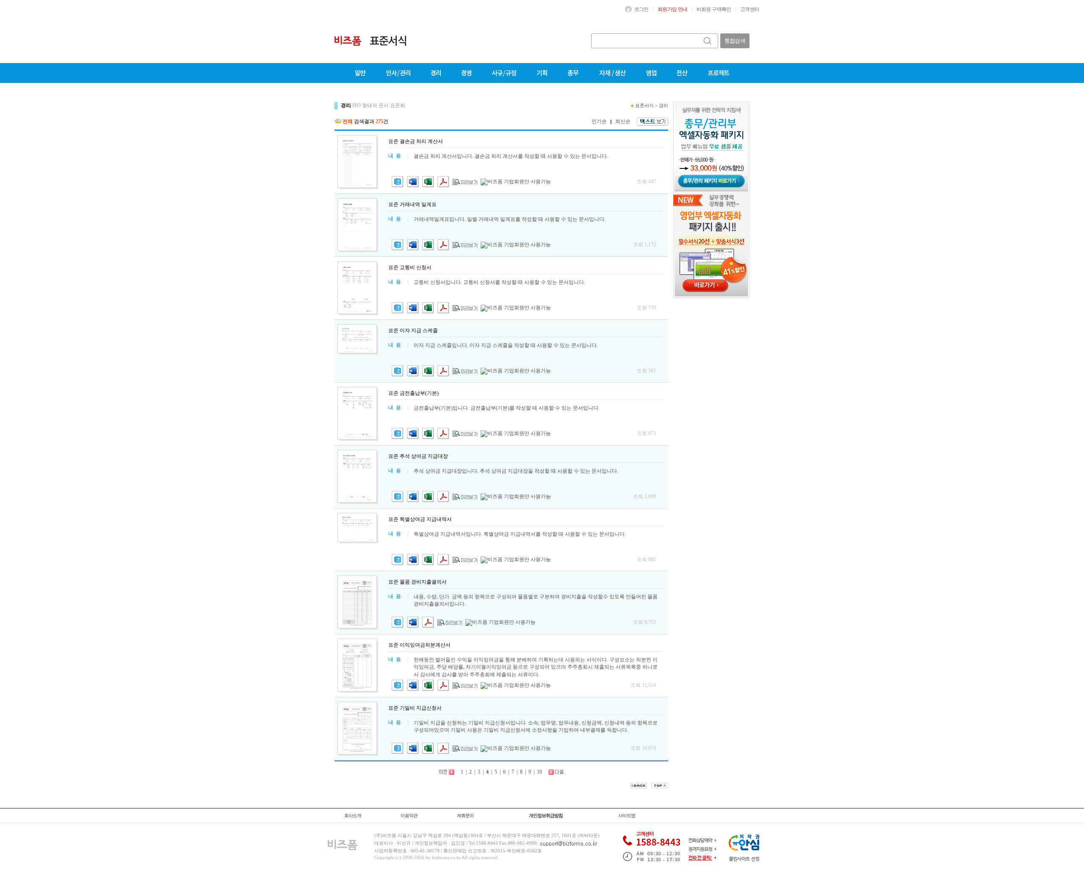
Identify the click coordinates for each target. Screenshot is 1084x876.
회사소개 (352, 815)
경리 (663, 105)
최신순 (622, 121)
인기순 (599, 121)
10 (539, 772)
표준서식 (644, 105)
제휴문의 (465, 815)
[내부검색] (708, 41)
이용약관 (409, 815)
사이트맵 (626, 815)
